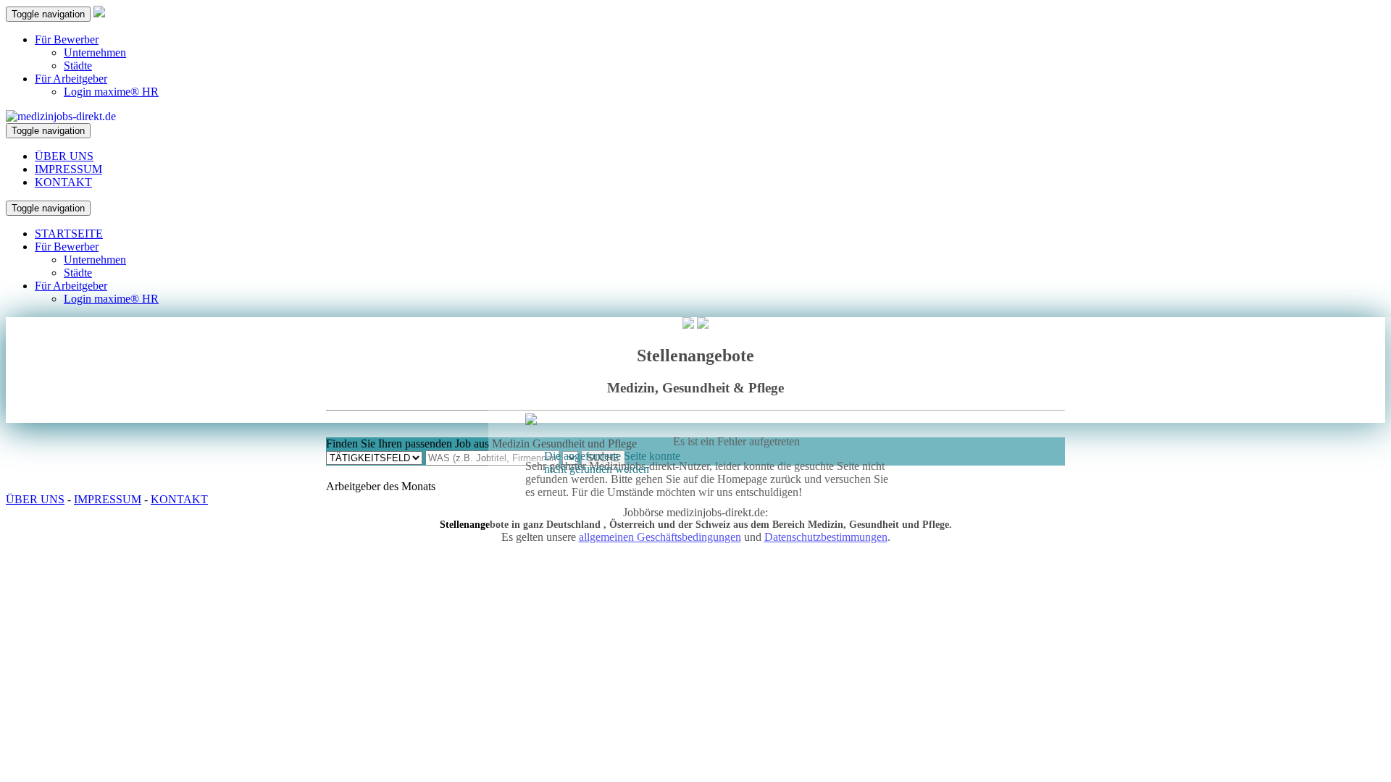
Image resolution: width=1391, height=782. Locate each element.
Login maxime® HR (111, 91)
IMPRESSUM (68, 169)
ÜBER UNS (64, 156)
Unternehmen (95, 52)
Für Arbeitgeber (71, 78)
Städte (78, 65)
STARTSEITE (69, 233)
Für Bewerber (67, 39)
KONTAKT (63, 182)
